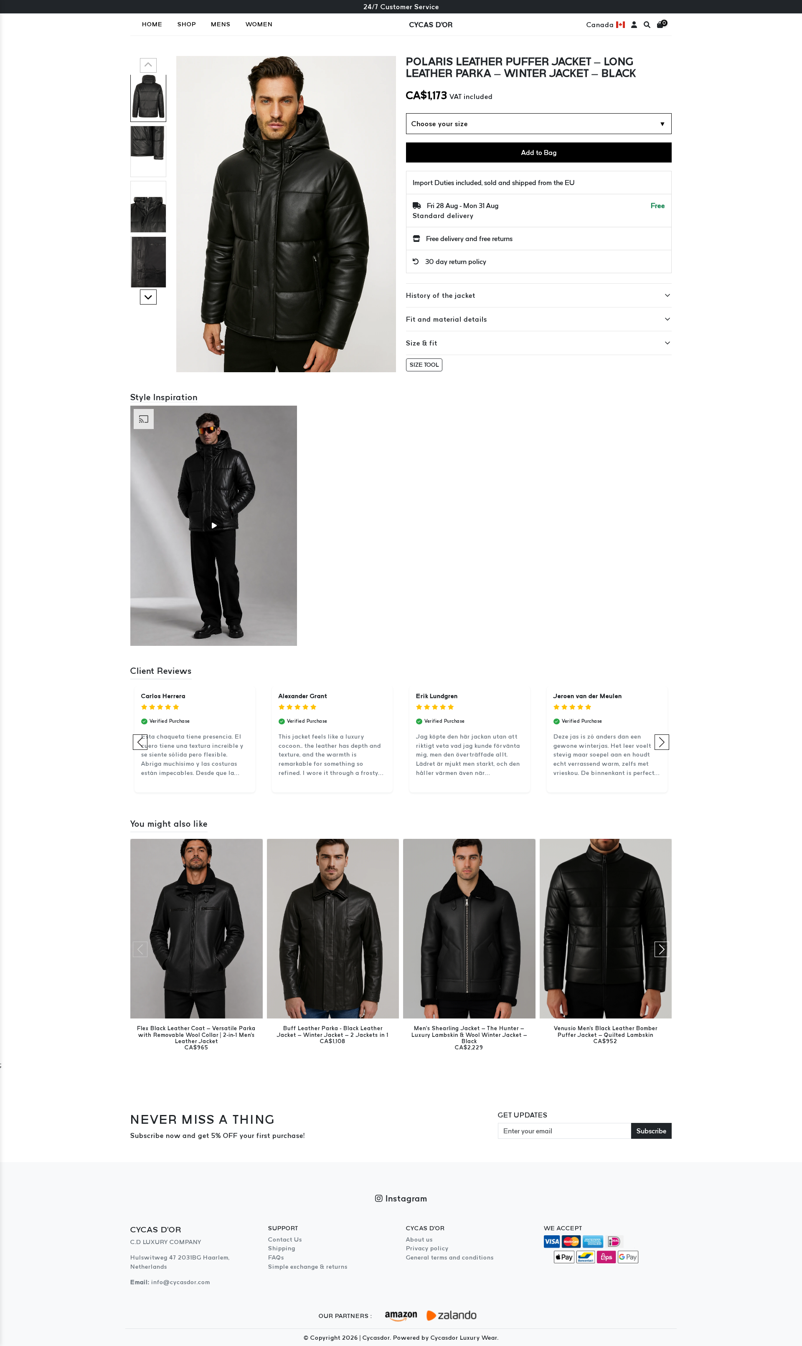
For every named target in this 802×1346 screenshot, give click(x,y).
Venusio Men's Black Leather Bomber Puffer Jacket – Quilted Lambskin (605, 1031)
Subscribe (651, 1131)
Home (152, 24)
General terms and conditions (450, 1257)
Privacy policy (427, 1248)
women (259, 24)
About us (419, 1239)
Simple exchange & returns (308, 1266)
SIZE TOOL (424, 364)
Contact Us (285, 1239)
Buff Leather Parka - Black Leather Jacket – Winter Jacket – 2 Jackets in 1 (332, 1031)
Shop (187, 24)
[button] (148, 65)
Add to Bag (539, 152)
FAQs (276, 1257)
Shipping (281, 1248)
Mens (221, 24)
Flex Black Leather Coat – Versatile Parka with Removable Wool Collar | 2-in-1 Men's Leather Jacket (196, 1034)
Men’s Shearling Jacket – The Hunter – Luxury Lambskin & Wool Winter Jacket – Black (469, 1034)
